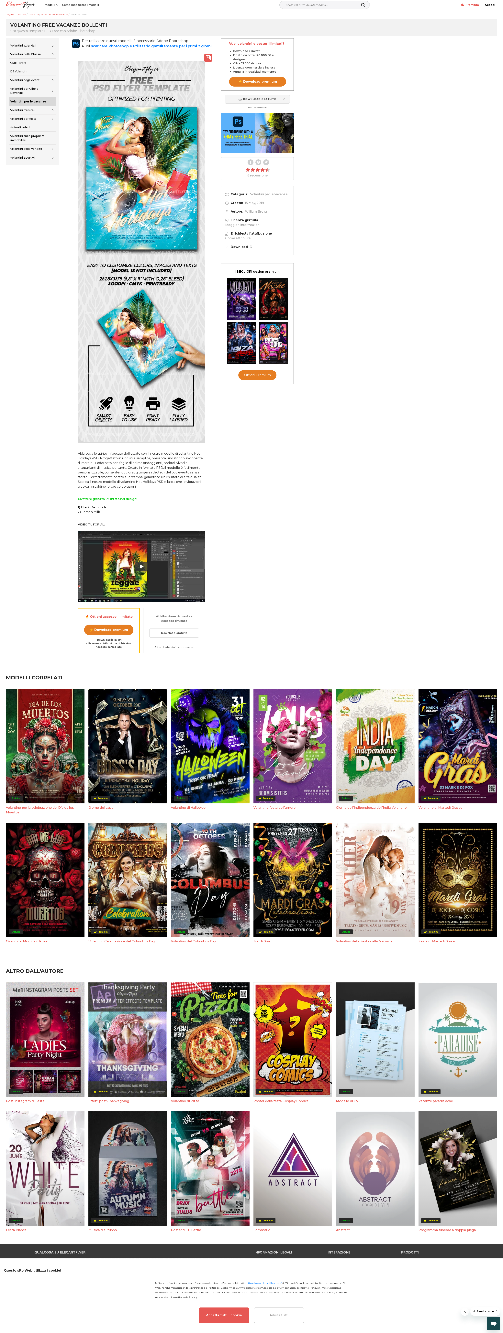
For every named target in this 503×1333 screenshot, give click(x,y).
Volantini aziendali (23, 45)
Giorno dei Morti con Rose (26, 941)
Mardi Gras (262, 941)
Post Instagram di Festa (25, 1101)
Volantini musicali (22, 110)
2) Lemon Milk (89, 512)
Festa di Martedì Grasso (437, 941)
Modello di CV (347, 1101)
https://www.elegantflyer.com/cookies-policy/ (254, 1287)
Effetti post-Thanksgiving (108, 1101)
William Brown (256, 211)
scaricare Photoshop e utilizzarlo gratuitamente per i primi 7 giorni (151, 46)
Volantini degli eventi (25, 80)
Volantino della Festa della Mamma (364, 941)
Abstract (343, 1230)
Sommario (261, 1230)
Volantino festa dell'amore (274, 807)
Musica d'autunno (102, 1230)
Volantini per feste (23, 119)
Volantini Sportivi (22, 157)
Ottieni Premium (257, 375)
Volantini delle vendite (26, 149)
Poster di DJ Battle (186, 1230)
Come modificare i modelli (80, 5)
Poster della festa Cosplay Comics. (281, 1101)
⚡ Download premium (108, 630)
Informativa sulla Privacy (183, 1297)
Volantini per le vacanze (268, 194)
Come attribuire (238, 238)
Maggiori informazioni (242, 225)
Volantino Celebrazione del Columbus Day (121, 941)
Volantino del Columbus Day (193, 941)
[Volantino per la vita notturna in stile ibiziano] (241, 343)
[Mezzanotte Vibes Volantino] (241, 299)
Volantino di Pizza (185, 1101)
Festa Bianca (16, 1230)
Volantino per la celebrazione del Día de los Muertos (40, 810)
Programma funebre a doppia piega (447, 1230)
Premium (472, 5)
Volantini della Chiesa (25, 54)
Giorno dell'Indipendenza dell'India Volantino (371, 807)
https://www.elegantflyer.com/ (264, 1283)
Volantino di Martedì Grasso (441, 807)
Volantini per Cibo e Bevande (24, 91)
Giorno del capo (101, 807)
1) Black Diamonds (92, 507)
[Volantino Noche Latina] (273, 299)
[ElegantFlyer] (20, 5)
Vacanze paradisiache (436, 1101)
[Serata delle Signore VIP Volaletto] (273, 343)
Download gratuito (174, 632)
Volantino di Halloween (189, 807)
